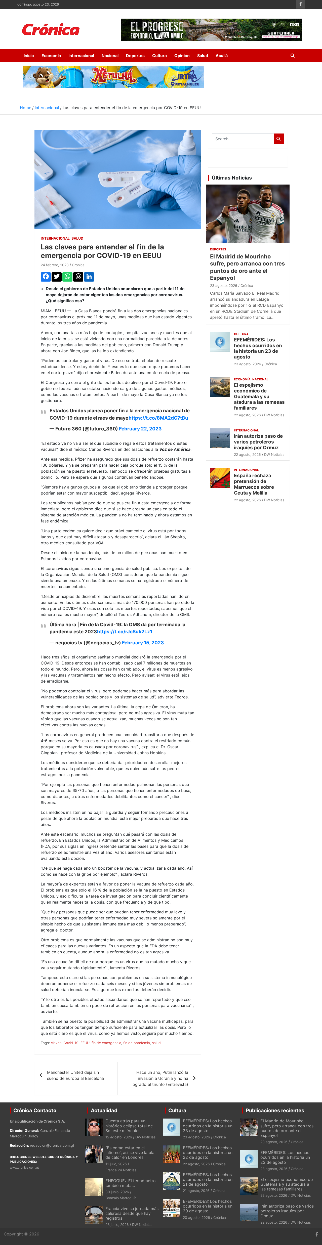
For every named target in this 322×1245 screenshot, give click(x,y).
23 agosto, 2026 (223, 285)
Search (279, 139)
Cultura (159, 55)
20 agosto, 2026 (196, 1217)
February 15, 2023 (143, 643)
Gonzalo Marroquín (120, 1198)
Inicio (29, 55)
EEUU (85, 1043)
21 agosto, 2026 (196, 1190)
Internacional (81, 55)
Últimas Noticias (232, 178)
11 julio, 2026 (116, 1164)
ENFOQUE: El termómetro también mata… (130, 1183)
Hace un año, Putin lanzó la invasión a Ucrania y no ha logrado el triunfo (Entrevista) (160, 1078)
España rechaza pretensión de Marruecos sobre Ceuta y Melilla (254, 484)
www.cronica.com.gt (24, 1167)
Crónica (78, 265)
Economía (51, 55)
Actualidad (104, 1110)
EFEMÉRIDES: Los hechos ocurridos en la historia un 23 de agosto (258, 348)
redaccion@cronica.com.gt (52, 1145)
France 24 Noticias (120, 1170)
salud (156, 1043)
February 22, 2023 (140, 429)
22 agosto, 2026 (247, 415)
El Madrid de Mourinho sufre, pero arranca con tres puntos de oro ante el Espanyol (286, 1128)
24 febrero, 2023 (55, 265)
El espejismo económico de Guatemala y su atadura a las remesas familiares (259, 396)
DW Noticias (274, 415)
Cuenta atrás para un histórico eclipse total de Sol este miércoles (129, 1125)
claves (56, 1043)
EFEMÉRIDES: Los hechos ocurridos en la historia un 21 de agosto (207, 1179)
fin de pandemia (136, 1043)
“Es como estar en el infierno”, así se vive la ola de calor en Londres (129, 1152)
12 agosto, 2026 (118, 1137)
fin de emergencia (106, 1043)
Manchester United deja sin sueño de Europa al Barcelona (75, 1075)
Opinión (182, 55)
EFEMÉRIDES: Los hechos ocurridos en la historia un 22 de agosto (207, 1152)
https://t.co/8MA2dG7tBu (158, 418)
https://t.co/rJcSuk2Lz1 (124, 632)
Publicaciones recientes (275, 1110)
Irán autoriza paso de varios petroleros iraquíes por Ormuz (258, 442)
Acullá (222, 55)
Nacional (110, 55)
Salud (202, 55)
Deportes (135, 55)
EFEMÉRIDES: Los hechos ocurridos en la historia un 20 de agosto (207, 1206)
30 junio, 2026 (117, 1192)
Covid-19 (70, 1043)
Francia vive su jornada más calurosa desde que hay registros (131, 1213)
